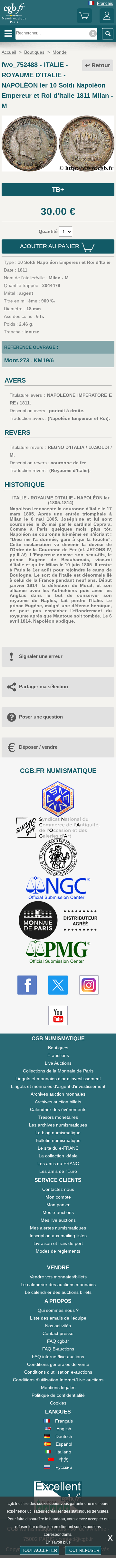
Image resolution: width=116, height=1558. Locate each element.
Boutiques (58, 1047)
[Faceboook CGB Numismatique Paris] (27, 985)
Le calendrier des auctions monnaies (58, 1284)
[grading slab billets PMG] (58, 952)
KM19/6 (44, 360)
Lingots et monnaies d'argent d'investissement (58, 1086)
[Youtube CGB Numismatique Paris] (58, 1015)
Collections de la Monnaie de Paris (58, 1070)
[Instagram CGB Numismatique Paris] (89, 985)
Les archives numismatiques (58, 1124)
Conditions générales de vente (58, 1364)
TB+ (58, 189)
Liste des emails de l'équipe (58, 1318)
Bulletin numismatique (58, 1140)
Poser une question (41, 716)
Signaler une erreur (41, 656)
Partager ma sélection (43, 686)
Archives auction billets (58, 1101)
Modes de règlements (58, 1251)
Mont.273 (16, 360)
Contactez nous (58, 1189)
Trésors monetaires (58, 1117)
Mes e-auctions (58, 1212)
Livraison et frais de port (58, 1243)
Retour (101, 65)
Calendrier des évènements (58, 1109)
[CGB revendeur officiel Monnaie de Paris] (58, 920)
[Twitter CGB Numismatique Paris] (58, 985)
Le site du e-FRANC (58, 1148)
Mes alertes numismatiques (58, 1227)
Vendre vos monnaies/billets (58, 1276)
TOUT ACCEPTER (39, 1550)
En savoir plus (58, 1542)
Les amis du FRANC (58, 1163)
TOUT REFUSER (83, 1550)
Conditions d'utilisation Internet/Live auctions (58, 1379)
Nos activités (58, 1325)
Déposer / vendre (38, 747)
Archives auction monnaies (58, 1094)
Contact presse (58, 1333)
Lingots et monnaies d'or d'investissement (58, 1078)
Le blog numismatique (58, 1132)
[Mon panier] (84, 21)
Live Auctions (58, 1063)
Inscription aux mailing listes (58, 1235)
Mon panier (58, 1204)
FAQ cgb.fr (58, 1341)
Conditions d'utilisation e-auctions (58, 1372)
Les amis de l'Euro (58, 1171)
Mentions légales (58, 1387)
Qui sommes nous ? (58, 1310)
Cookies (58, 1402)
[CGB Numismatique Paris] (14, 23)
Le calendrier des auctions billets (58, 1292)
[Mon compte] (107, 21)
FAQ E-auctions (58, 1348)
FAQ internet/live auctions (58, 1356)
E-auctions (58, 1055)
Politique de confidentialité (58, 1395)
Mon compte (58, 1197)
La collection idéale (58, 1155)
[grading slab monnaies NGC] (58, 888)
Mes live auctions (58, 1220)
